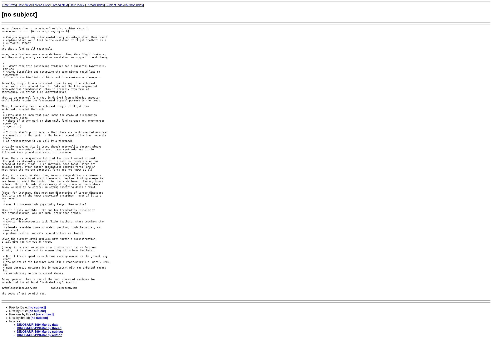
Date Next (24, 5)
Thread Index (95, 5)
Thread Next (59, 5)
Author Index (134, 5)
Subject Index (115, 5)
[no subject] (37, 307)
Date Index (77, 5)
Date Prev (9, 5)
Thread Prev (41, 5)
